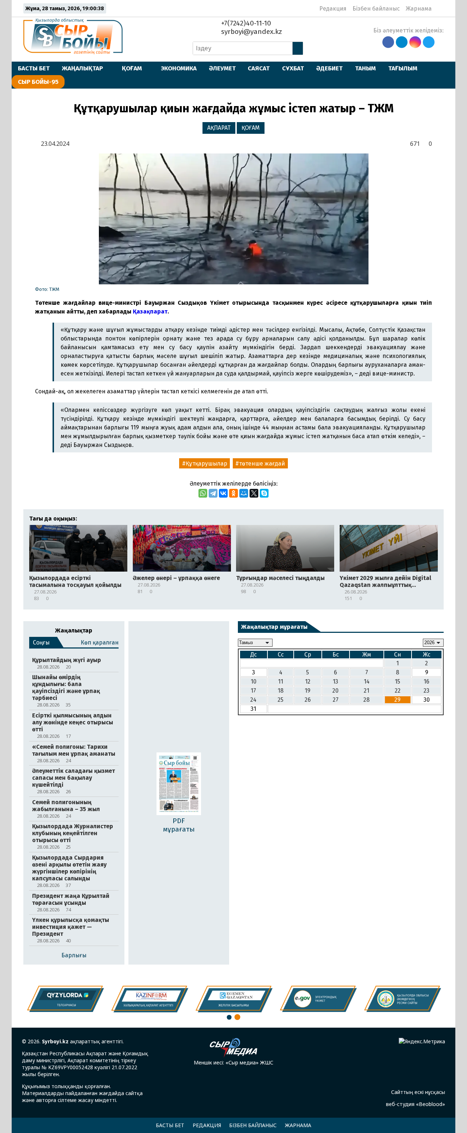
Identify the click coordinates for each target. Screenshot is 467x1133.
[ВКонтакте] (223, 493)
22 (398, 690)
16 (426, 681)
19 (307, 690)
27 (336, 699)
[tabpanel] (402, 999)
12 (307, 681)
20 (335, 690)
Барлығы (73, 955)
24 (253, 699)
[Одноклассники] (233, 493)
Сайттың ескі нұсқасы (418, 1092)
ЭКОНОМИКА (179, 68)
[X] (254, 493)
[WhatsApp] (202, 493)
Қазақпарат (150, 311)
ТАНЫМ (365, 68)
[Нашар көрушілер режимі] (439, 8)
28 (366, 699)
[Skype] (264, 493)
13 (335, 681)
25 (280, 699)
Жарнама (419, 8)
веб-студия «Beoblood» (415, 1104)
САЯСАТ (259, 68)
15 (397, 681)
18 (280, 690)
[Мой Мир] (243, 493)
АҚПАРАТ (219, 127)
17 (253, 690)
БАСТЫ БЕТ (34, 68)
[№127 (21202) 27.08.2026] (179, 784)
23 (426, 690)
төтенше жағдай (262, 463)
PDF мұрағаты (179, 825)
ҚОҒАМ (132, 68)
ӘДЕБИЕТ (329, 68)
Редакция (333, 8)
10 (253, 681)
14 (367, 681)
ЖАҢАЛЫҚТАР (82, 68)
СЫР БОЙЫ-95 (38, 81)
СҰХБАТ (293, 68)
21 (366, 690)
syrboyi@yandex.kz (250, 31)
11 (280, 681)
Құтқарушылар (206, 463)
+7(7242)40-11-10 (245, 23)
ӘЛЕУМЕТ (222, 68)
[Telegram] (213, 493)
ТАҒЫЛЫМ (402, 68)
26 (308, 699)
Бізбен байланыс (376, 8)
